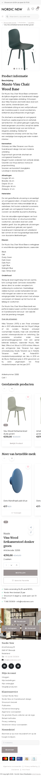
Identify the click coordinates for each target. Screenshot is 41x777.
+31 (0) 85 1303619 (12, 657)
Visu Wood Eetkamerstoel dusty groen (15, 432)
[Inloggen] (28, 9)
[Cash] (27, 759)
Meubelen (22, 22)
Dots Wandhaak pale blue (15, 501)
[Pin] (19, 759)
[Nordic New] (12, 9)
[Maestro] (12, 759)
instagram (12, 628)
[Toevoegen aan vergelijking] (30, 532)
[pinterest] (18, 666)
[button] (14, 68)
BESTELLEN (20, 573)
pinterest (31, 628)
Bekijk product (16, 443)
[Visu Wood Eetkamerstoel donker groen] (20, 49)
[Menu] (2, 16)
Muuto (7, 533)
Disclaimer (15, 769)
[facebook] (4, 666)
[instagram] (11, 666)
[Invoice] (34, 759)
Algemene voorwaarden (12, 766)
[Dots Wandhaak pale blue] (16, 481)
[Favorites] (33, 9)
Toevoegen (17, 513)
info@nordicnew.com (12, 660)
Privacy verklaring (30, 766)
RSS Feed (26, 769)
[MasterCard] (5, 759)
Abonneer (9, 750)
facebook (21, 621)
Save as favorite (22, 580)
